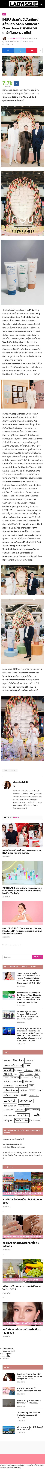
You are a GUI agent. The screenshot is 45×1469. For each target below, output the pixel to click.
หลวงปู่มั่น (6, 1356)
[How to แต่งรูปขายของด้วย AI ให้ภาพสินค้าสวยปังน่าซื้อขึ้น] (9, 1403)
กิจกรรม (24, 966)
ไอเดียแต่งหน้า (35, 1121)
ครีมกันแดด (28, 1070)
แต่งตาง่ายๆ (34, 1095)
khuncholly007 (17, 38)
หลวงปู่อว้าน (7, 1353)
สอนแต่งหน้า (21, 1085)
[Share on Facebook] (8, 50)
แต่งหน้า (10, 1100)
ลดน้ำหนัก (35, 1077)
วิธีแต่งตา (17, 1081)
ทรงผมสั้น (8, 1073)
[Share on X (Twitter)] (20, 50)
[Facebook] (16, 83)
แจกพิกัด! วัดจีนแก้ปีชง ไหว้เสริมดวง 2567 (22, 1201)
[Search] (41, 4)
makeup (30, 1061)
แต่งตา (24, 1094)
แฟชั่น (36, 1114)
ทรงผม (37, 1070)
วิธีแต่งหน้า (29, 1081)
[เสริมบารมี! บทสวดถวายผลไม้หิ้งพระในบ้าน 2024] (23, 1271)
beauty (7, 1060)
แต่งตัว (16, 1095)
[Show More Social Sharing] (40, 50)
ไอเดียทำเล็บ (21, 1120)
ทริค (16, 1074)
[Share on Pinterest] (31, 50)
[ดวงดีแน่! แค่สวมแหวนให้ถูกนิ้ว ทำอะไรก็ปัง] (23, 1227)
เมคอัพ (32, 1091)
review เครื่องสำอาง (13, 1065)
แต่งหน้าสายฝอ (24, 1106)
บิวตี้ (36, 1074)
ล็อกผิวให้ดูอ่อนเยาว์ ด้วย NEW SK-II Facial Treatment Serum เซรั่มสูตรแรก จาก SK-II (29, 1376)
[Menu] (4, 4)
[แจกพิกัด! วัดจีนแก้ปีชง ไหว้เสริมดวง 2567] (23, 1184)
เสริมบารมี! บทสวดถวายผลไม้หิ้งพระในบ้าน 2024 (22, 1287)
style (27, 1065)
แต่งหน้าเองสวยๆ (9, 1115)
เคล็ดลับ (24, 1090)
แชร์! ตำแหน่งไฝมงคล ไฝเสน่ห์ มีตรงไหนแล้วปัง (22, 1331)
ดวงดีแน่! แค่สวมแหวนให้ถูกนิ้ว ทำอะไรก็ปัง (21, 1244)
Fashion (18, 1060)
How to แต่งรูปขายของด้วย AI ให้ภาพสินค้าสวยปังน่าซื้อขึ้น (29, 1401)
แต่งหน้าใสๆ (23, 1115)
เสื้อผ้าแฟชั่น (7, 1095)
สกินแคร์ (13, 770)
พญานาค (6, 1358)
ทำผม (21, 1074)
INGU (6, 770)
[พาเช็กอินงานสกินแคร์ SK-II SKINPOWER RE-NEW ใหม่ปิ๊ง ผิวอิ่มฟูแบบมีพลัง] (22, 835)
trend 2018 (8, 1070)
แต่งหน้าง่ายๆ (26, 1101)
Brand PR (14, 966)
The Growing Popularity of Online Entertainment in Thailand (28, 1415)
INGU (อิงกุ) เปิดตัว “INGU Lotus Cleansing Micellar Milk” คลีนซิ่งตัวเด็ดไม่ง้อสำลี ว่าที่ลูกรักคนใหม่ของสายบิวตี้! (22, 931)
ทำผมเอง (29, 1074)
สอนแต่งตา (8, 1085)
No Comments (28, 42)
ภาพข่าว (33, 966)
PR (4, 14)
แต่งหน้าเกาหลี (8, 1110)
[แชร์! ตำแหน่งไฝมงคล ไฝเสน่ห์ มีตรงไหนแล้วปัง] (23, 1314)
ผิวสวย (6, 1078)
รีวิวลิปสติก (25, 1077)
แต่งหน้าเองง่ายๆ (33, 1110)
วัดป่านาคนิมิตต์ (8, 1348)
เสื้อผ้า (39, 1090)
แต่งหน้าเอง (20, 1110)
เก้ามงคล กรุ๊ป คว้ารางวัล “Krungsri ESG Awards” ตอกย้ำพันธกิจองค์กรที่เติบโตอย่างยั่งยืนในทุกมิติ (28, 1015)
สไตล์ (31, 1086)
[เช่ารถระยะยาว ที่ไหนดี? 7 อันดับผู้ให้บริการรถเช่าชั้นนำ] (9, 1430)
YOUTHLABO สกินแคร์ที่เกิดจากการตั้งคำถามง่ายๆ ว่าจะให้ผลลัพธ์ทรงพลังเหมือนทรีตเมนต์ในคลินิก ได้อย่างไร (22, 891)
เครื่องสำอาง (11, 1090)
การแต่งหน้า (18, 1070)
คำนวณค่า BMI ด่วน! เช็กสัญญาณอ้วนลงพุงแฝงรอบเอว (29, 1389)
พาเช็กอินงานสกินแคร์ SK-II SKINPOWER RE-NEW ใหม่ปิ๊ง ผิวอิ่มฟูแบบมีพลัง (22, 851)
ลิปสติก (7, 1081)
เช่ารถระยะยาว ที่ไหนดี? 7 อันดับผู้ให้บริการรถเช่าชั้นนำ (30, 1428)
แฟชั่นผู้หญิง (8, 1120)
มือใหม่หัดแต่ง (15, 1078)
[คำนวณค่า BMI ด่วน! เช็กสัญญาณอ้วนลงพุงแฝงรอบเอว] (9, 1391)
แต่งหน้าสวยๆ (10, 1105)
